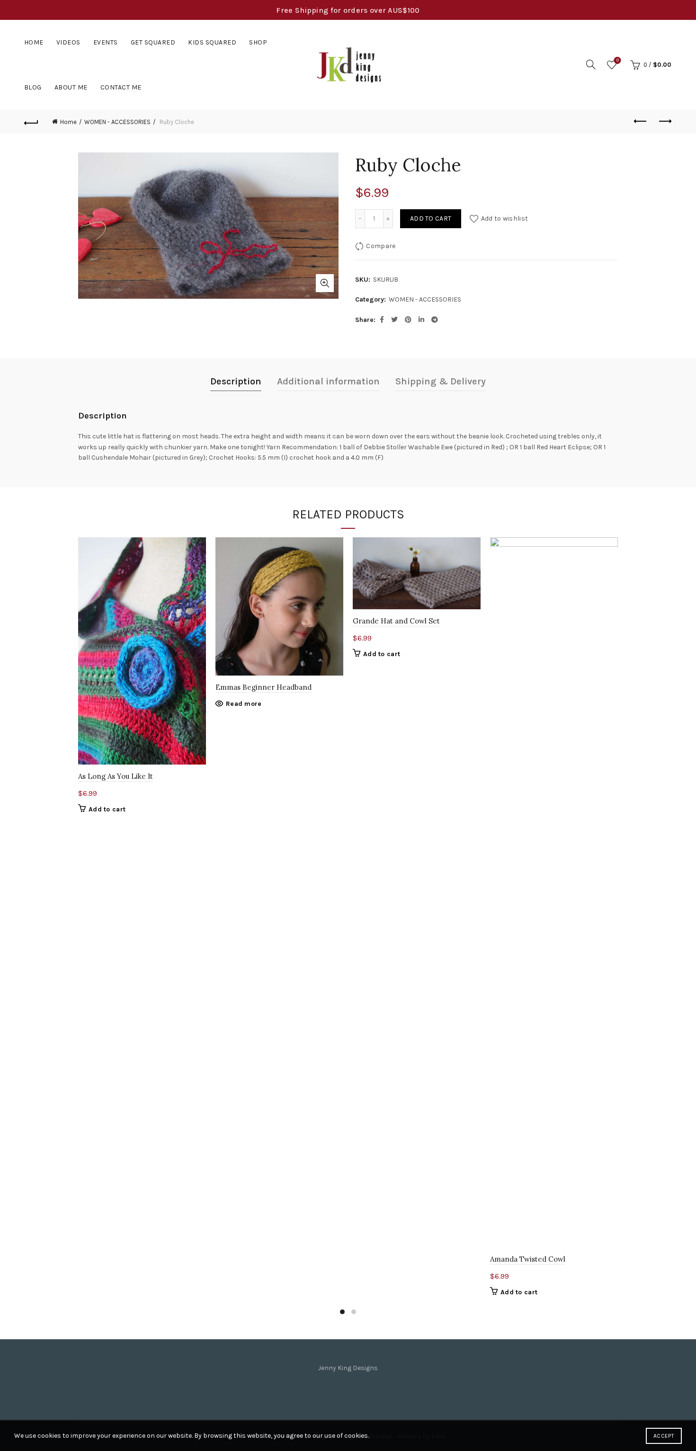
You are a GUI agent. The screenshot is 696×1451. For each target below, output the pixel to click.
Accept (663, 1436)
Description (235, 381)
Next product (664, 121)
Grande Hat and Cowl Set (396, 620)
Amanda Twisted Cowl (527, 1259)
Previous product (640, 121)
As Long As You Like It (115, 776)
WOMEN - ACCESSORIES (117, 121)
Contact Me (121, 87)
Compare (380, 246)
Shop (258, 42)
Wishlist (617, 60)
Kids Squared (212, 42)
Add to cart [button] (107, 809)
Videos (68, 42)
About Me (71, 87)
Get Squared (153, 42)
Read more (244, 704)
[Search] (590, 64)
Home (34, 42)
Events (105, 42)
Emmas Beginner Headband (263, 687)
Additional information (328, 381)
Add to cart (430, 218)
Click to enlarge (325, 283)
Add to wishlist (504, 218)
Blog (33, 87)
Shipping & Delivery (440, 381)
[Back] (32, 121)
